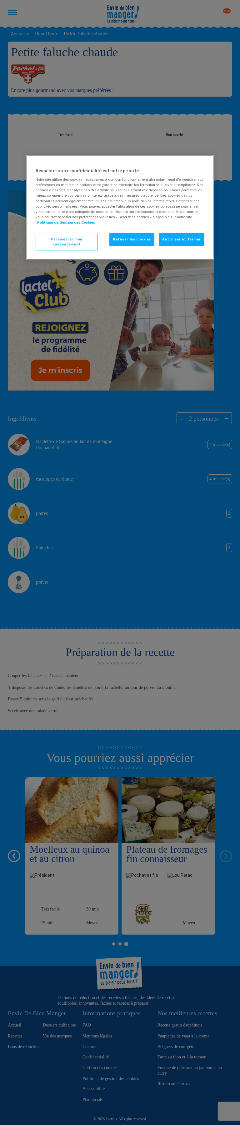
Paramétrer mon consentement (66, 241)
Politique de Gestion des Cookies (66, 222)
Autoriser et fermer (181, 239)
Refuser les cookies (132, 239)
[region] (120, 207)
